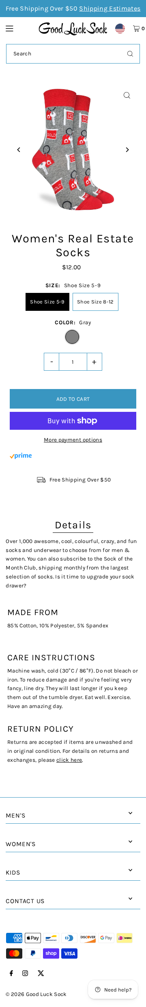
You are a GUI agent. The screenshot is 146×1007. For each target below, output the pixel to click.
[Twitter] (41, 973)
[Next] (127, 150)
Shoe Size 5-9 (47, 302)
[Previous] (19, 150)
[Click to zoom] (127, 95)
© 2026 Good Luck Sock (36, 994)
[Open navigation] (18, 28)
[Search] (130, 54)
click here (69, 760)
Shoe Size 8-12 (95, 302)
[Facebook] (11, 973)
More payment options (73, 440)
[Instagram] (25, 973)
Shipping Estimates (109, 8)
